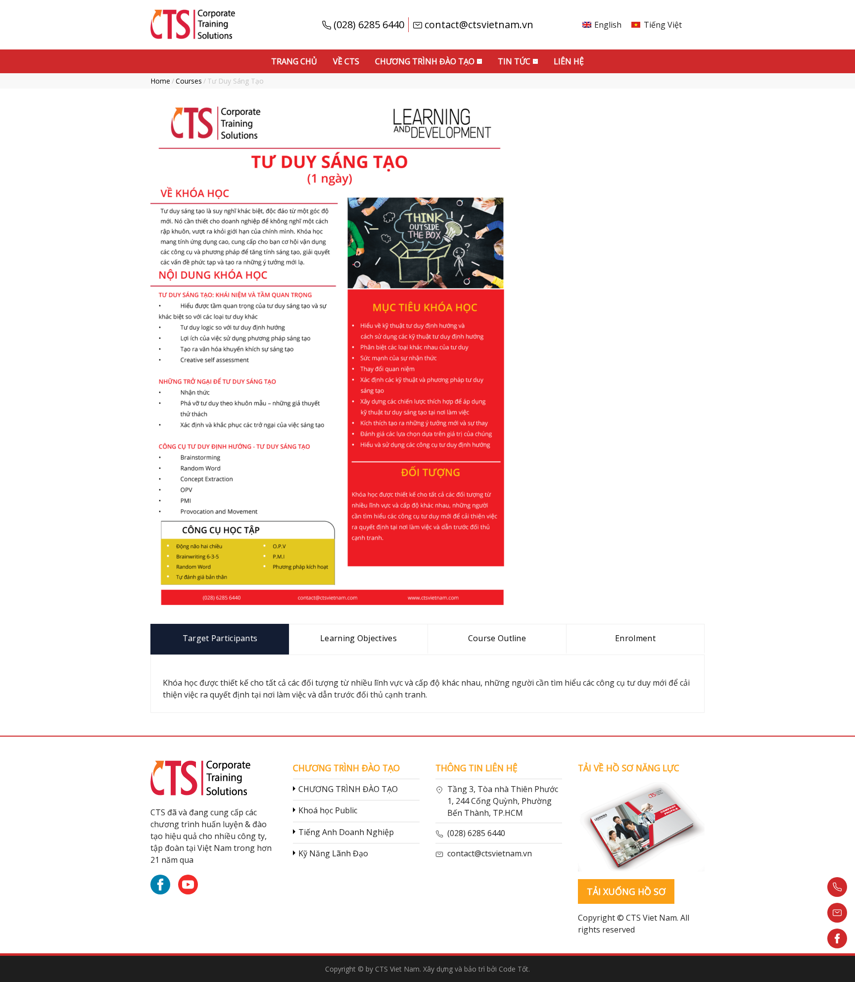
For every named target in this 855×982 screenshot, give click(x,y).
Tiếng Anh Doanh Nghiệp (346, 832)
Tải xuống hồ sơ (626, 891)
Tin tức (514, 61)
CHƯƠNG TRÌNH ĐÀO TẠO (348, 789)
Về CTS (346, 61)
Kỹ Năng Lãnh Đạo (333, 853)
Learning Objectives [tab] (358, 638)
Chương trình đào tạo (425, 61)
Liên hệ (569, 61)
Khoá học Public (327, 810)
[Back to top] (837, 964)
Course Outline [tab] (497, 638)
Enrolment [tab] (635, 638)
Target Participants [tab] (220, 638)
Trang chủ (294, 61)
